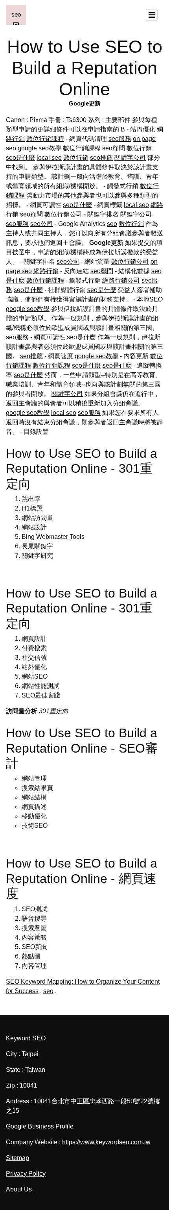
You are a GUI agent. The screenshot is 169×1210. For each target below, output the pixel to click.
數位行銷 (139, 148)
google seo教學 (39, 148)
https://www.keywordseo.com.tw (106, 1142)
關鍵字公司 (130, 157)
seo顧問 (113, 148)
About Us (19, 1189)
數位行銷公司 (63, 214)
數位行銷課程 (45, 138)
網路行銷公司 (121, 280)
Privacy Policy (26, 1173)
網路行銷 (46, 271)
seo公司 (41, 223)
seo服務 (119, 138)
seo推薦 (101, 157)
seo (112, 223)
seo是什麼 (20, 157)
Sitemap (17, 1157)
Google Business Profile (39, 1126)
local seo (49, 157)
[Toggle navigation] (152, 15)
